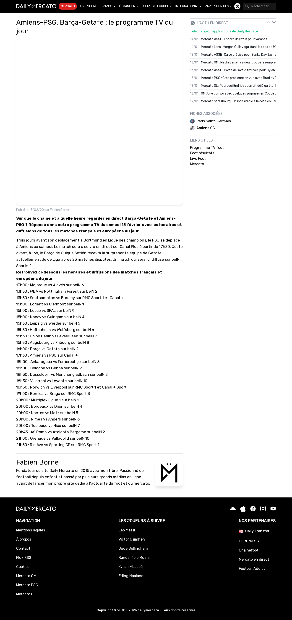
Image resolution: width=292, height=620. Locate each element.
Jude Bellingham (133, 548)
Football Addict (252, 568)
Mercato (68, 6)
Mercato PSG (27, 585)
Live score (88, 6)
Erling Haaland (131, 576)
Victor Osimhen (132, 539)
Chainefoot (248, 550)
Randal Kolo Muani (134, 557)
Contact (23, 548)
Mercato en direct (254, 559)
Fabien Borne (59, 210)
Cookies (22, 567)
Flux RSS (23, 557)
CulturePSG (249, 541)
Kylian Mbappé (131, 567)
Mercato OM (26, 576)
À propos (23, 539)
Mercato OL (26, 594)
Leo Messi (127, 530)
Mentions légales (30, 530)
